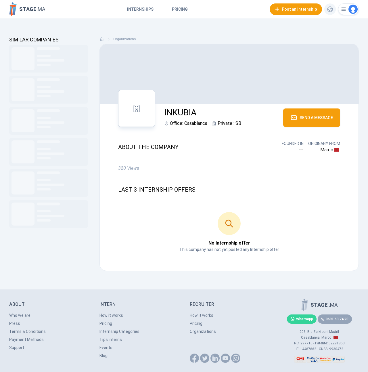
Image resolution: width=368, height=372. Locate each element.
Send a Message (316, 117)
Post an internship (299, 9)
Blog (103, 355)
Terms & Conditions (27, 331)
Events (105, 347)
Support (16, 347)
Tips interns (110, 339)
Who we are (19, 315)
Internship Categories (119, 331)
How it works (111, 315)
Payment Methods (26, 339)
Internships (140, 9)
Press (14, 323)
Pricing (180, 9)
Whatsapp (304, 319)
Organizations (124, 39)
